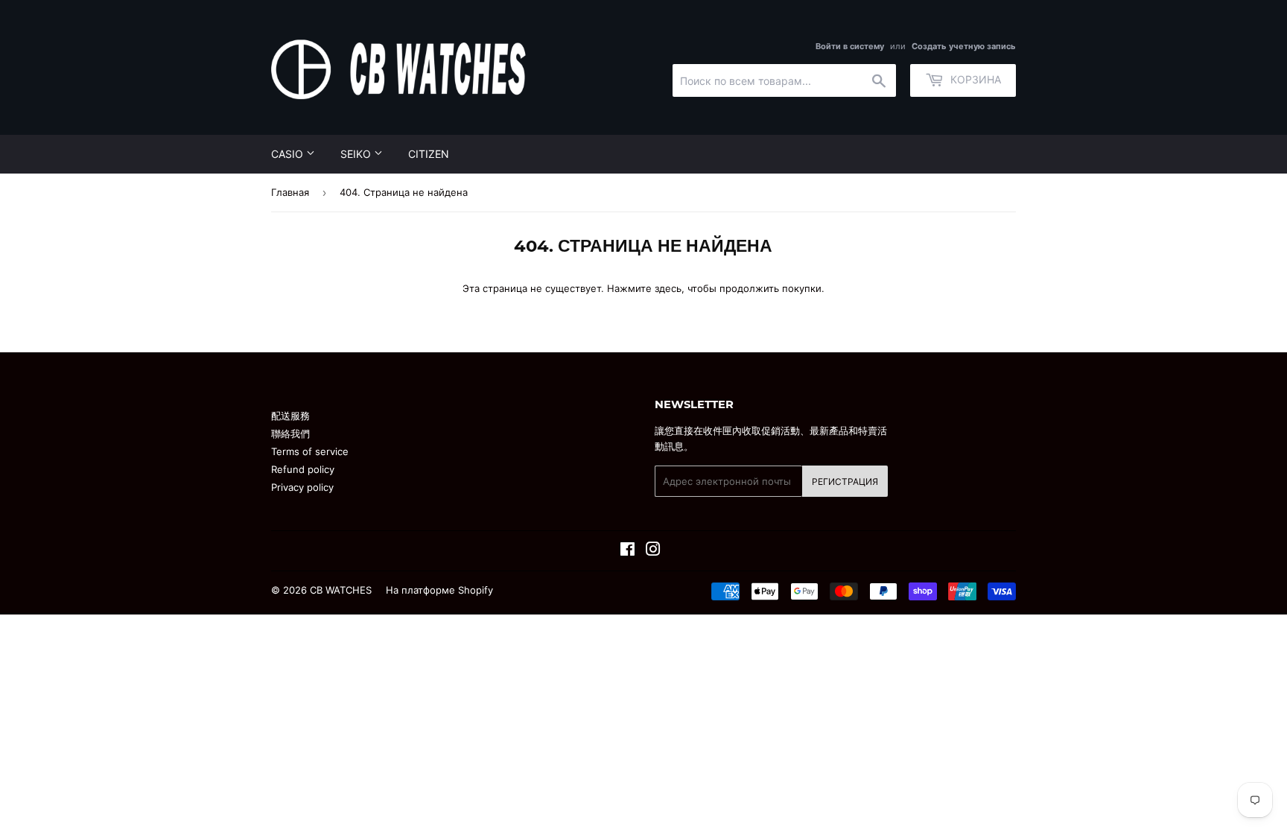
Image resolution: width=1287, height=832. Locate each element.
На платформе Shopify (439, 590)
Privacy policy (302, 487)
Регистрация (845, 481)
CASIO (288, 153)
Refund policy (302, 469)
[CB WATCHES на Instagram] (653, 551)
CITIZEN (428, 153)
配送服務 (290, 416)
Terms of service (310, 451)
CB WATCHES (341, 590)
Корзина (974, 79)
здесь (668, 288)
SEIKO (357, 153)
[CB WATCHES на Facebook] (627, 551)
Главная (290, 192)
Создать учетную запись (964, 46)
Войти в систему (850, 46)
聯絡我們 (290, 433)
